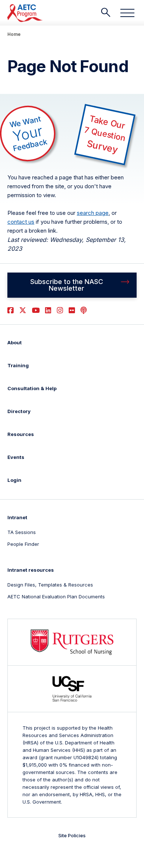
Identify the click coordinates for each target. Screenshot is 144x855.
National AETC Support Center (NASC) (25, 13)
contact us (20, 221)
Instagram (60, 310)
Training (18, 365)
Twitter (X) (22, 310)
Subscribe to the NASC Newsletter (66, 285)
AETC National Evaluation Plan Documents (56, 596)
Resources (20, 434)
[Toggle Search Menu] (105, 12)
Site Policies (72, 835)
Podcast (83, 310)
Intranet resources (30, 570)
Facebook (10, 310)
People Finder (23, 544)
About (14, 342)
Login (14, 480)
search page (93, 212)
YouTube (36, 310)
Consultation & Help (31, 388)
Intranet (17, 517)
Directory (19, 411)
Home (14, 34)
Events (15, 457)
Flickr (72, 310)
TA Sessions (21, 532)
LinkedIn (48, 310)
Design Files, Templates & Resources (50, 585)
